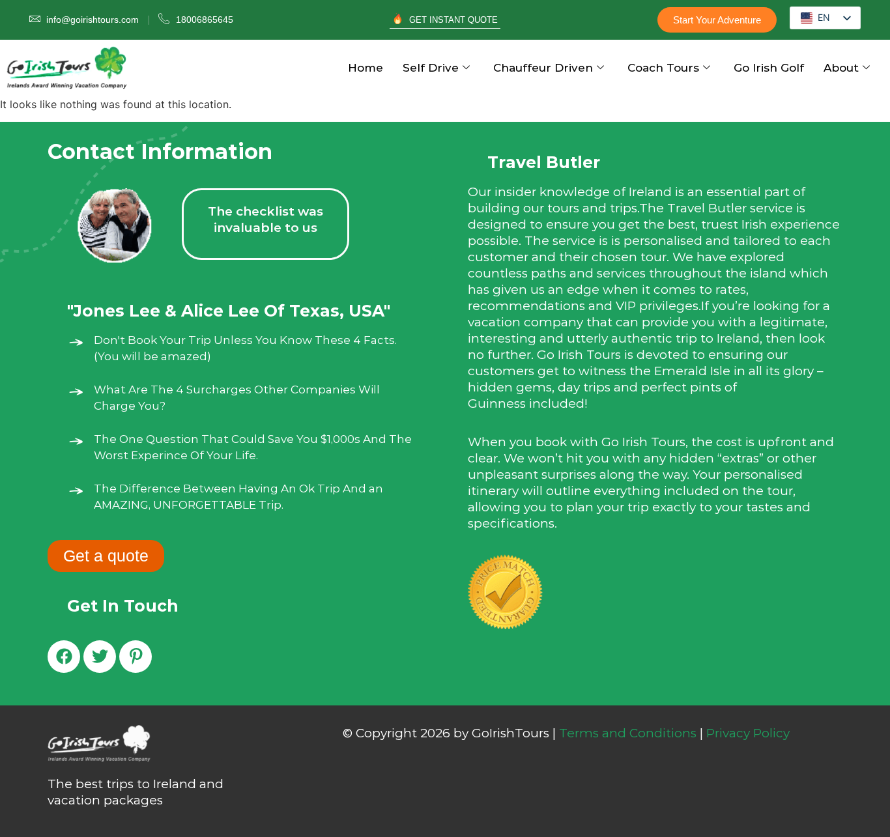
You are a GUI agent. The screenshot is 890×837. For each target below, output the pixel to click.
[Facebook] (64, 656)
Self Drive (431, 67)
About (841, 67)
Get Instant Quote (453, 20)
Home (365, 67)
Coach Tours (663, 67)
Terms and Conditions (627, 733)
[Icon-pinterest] (135, 656)
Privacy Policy (748, 733)
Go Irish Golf (769, 67)
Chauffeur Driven (543, 67)
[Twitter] (99, 656)
